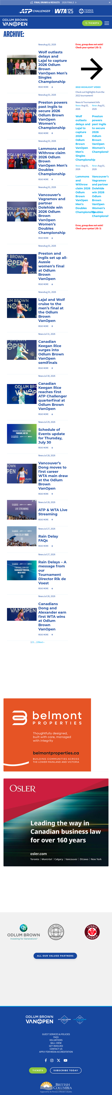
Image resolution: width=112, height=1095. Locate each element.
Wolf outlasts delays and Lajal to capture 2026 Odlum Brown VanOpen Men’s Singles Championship (52, 67)
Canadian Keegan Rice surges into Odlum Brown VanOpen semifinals (51, 352)
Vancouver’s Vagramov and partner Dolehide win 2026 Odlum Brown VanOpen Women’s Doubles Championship (51, 213)
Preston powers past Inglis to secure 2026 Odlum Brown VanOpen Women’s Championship (52, 115)
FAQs (56, 1037)
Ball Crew (56, 1043)
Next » (41, 642)
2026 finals (68, 2)
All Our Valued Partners (55, 955)
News (41, 44)
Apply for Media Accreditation (56, 1051)
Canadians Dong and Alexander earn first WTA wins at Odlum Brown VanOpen (52, 616)
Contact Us (56, 1048)
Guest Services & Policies (56, 1034)
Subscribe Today (66, 1070)
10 (37, 642)
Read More (43, 87)
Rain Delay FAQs (48, 538)
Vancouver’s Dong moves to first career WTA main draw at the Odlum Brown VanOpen (53, 475)
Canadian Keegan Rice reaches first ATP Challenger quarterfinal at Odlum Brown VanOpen (52, 396)
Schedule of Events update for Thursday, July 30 (51, 435)
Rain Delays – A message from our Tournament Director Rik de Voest (52, 572)
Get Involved (56, 1046)
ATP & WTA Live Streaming (52, 511)
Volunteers (56, 1040)
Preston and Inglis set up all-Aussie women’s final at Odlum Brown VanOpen (52, 266)
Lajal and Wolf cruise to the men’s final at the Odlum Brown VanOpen (51, 310)
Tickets (94, 23)
